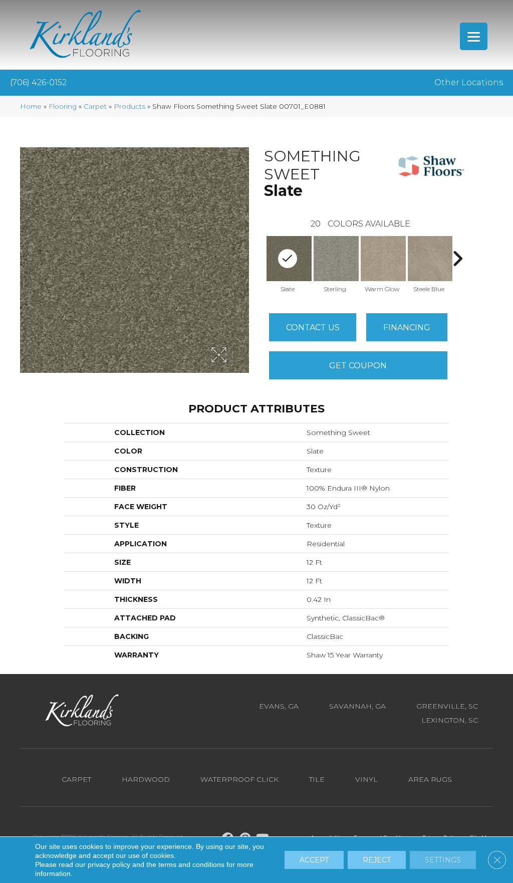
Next (457, 259)
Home (31, 106)
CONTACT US (313, 327)
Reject (377, 859)
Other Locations (468, 82)
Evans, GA (279, 706)
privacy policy (109, 864)
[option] (334, 263)
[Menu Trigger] (473, 36)
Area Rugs (430, 779)
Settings (443, 859)
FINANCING (406, 327)
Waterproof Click (239, 779)
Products (129, 106)
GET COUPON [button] (358, 365)
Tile (317, 779)
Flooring (63, 106)
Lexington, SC (449, 720)
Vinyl (366, 779)
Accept (314, 859)
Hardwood (146, 779)
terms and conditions (191, 864)
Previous (259, 259)
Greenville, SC (447, 706)
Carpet (95, 106)
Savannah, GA (357, 706)
